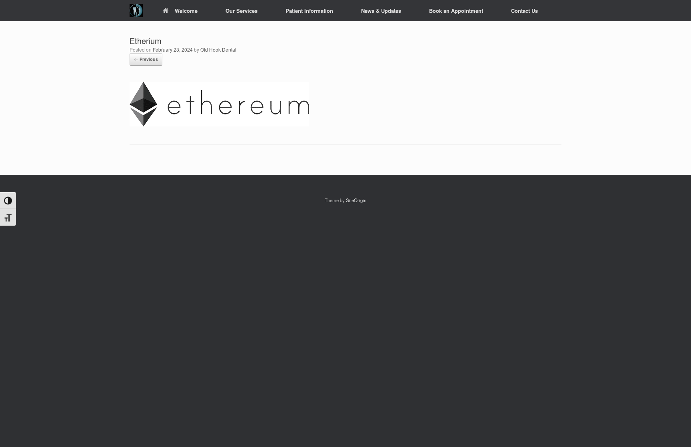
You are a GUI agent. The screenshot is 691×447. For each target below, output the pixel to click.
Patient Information (309, 10)
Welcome (186, 10)
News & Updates (381, 10)
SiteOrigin (356, 200)
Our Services (242, 10)
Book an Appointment (456, 10)
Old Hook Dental (218, 49)
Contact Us (524, 10)
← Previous (146, 59)
